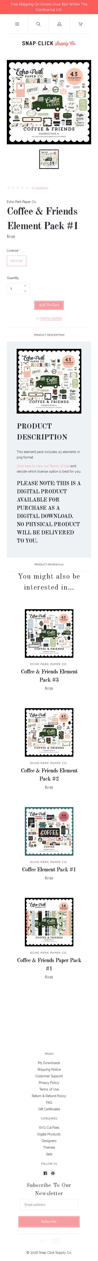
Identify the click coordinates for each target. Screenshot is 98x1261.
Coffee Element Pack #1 (49, 870)
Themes (49, 1147)
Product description (49, 335)
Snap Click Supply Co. (55, 1252)
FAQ (49, 1102)
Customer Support (49, 1076)
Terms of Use (49, 1089)
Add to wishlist (51, 318)
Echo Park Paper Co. (22, 202)
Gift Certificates (49, 1109)
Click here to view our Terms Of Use (43, 466)
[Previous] (12, 160)
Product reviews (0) (49, 564)
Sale (49, 1154)
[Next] (85, 160)
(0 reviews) (39, 188)
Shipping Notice (49, 1069)
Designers (49, 1141)
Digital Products (49, 1134)
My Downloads (49, 1063)
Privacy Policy (49, 1083)
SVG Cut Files (49, 1127)
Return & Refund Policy (49, 1096)
